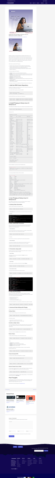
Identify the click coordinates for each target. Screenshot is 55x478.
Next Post (34, 389)
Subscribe (46, 450)
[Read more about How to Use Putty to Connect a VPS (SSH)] (10, 397)
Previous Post (7, 389)
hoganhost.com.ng (22, 383)
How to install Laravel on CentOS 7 (30, 402)
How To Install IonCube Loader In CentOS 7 (20, 400)
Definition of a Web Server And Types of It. (10, 409)
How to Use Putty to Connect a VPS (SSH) (10, 400)
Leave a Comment (8, 401)
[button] (38, 3)
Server (12, 401)
